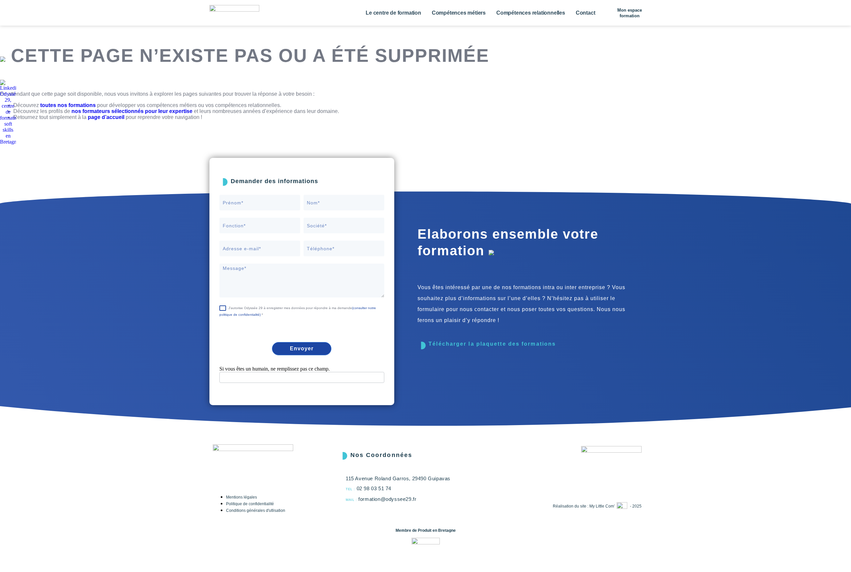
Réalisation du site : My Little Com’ (584, 506)
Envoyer (301, 348)
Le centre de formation (393, 13)
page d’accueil (106, 117)
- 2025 (636, 506)
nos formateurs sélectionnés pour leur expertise (131, 111)
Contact (585, 13)
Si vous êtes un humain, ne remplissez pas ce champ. (274, 369)
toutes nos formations (68, 105)
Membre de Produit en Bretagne (426, 530)
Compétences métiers (459, 13)
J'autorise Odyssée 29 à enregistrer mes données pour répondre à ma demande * (297, 311)
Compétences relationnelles (530, 13)
